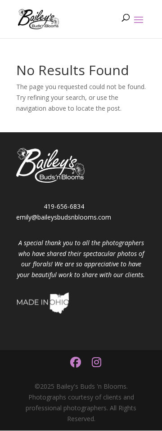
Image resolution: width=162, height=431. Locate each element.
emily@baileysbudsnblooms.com (63, 217)
